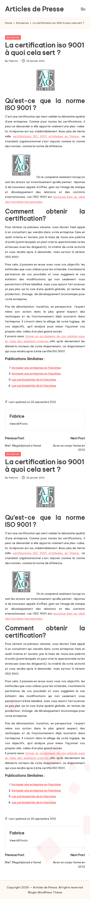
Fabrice (16, 416)
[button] (18, 424)
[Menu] (83, 9)
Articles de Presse (34, 9)
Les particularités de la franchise (34, 379)
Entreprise (13, 37)
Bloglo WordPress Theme (45, 892)
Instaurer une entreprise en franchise (36, 368)
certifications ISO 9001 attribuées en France (46, 136)
